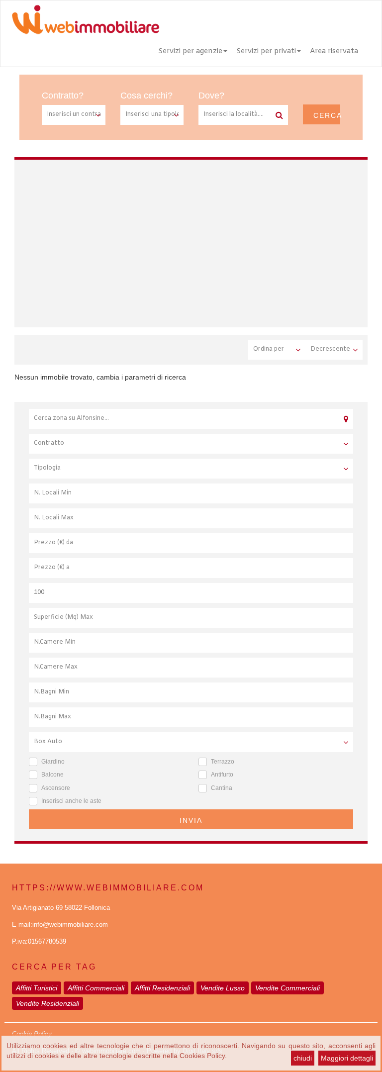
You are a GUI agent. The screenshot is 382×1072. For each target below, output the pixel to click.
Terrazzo (222, 761)
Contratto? (63, 95)
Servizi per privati (266, 51)
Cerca (326, 115)
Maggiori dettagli (347, 1058)
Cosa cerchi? (146, 95)
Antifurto (222, 774)
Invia (191, 820)
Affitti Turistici (36, 988)
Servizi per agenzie (190, 51)
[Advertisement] (204, 241)
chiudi (302, 1058)
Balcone (52, 774)
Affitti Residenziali (162, 988)
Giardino (53, 761)
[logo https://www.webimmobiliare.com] (86, 19)
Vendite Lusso (222, 988)
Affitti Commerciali (96, 988)
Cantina (221, 787)
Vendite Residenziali (47, 1003)
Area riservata (334, 51)
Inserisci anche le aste (71, 800)
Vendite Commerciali (287, 988)
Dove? (211, 95)
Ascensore (55, 787)
